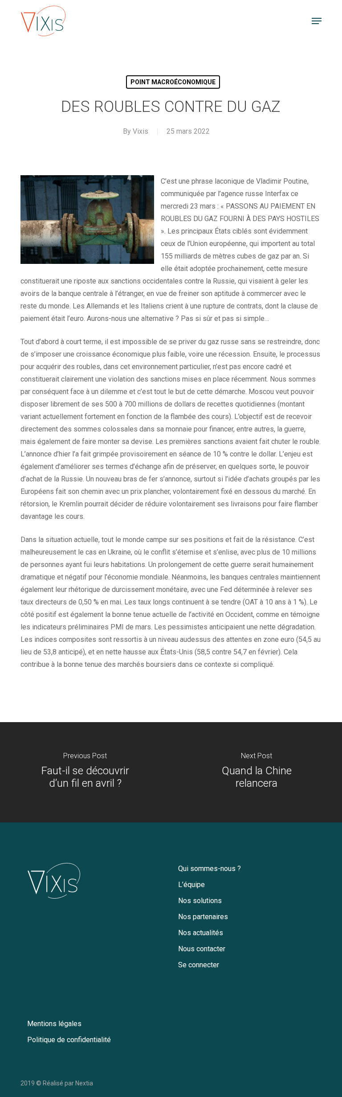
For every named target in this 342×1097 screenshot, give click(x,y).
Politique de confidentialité (69, 1039)
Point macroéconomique (173, 82)
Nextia (84, 1083)
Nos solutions (200, 900)
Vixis (140, 131)
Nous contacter (201, 949)
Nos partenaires (203, 916)
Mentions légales (54, 1023)
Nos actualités (200, 933)
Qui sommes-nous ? (209, 868)
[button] (317, 20)
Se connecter (198, 965)
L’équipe (191, 884)
